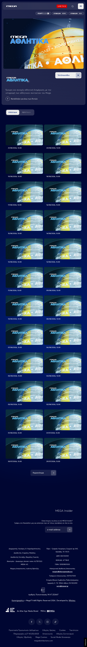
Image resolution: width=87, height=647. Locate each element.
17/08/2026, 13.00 (14, 205)
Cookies (62, 630)
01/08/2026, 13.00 (15, 433)
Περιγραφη (26, 112)
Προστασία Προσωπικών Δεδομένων (24, 630)
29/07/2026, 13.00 (53, 461)
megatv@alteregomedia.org (62, 572)
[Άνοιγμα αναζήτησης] (72, 6)
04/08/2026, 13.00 (53, 376)
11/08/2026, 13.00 (14, 290)
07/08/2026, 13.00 (15, 347)
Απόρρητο (85, 642)
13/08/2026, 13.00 (15, 262)
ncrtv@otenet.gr (62, 586)
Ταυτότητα (73, 630)
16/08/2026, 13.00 (53, 205)
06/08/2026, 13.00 (53, 347)
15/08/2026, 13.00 (15, 233)
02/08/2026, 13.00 (53, 404)
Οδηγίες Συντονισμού (65, 634)
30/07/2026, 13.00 (15, 461)
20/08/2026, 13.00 (53, 148)
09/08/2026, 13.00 (53, 290)
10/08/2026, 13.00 (15, 319)
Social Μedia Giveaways (60, 637)
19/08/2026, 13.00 (15, 176)
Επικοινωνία (47, 634)
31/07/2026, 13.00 (53, 433)
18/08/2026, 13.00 (53, 176)
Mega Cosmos (41, 637)
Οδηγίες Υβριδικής (24, 637)
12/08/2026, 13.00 (53, 262)
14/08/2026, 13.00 (53, 233)
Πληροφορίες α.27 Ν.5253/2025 (26, 634)
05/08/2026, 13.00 (15, 376)
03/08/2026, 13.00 (15, 404)
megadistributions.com (43, 641)
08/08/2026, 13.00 (53, 319)
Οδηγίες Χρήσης (49, 630)
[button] (81, 6)
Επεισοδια (12, 112)
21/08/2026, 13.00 (15, 148)
